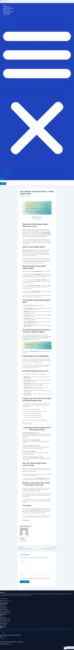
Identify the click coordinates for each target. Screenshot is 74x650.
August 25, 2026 (3, 636)
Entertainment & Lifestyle (8, 11)
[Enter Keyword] (2, 179)
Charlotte (22, 538)
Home (4, 5)
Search (4, 183)
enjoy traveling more (29, 344)
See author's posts (24, 540)
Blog (3, 632)
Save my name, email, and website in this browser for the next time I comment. (35, 578)
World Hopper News (35, 208)
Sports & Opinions (7, 12)
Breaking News (6, 6)
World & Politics (6, 14)
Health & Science (6, 9)
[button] (37, 91)
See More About (26, 520)
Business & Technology (8, 8)
